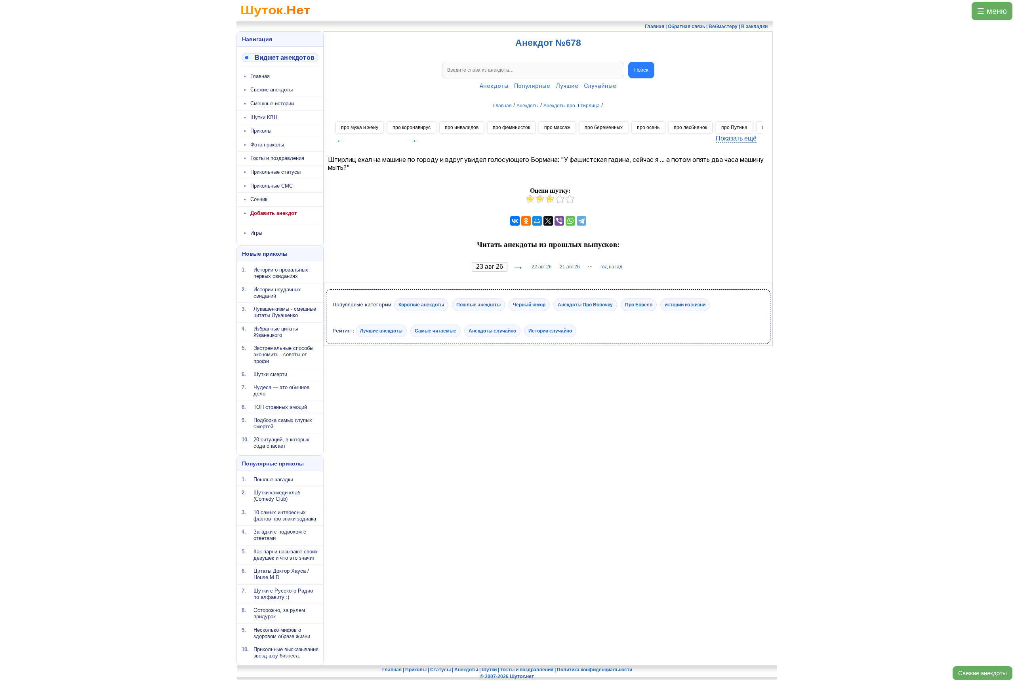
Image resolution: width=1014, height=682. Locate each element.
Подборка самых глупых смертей (283, 423)
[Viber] (559, 221)
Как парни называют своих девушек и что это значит (286, 554)
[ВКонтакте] (515, 221)
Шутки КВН (263, 117)
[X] (548, 221)
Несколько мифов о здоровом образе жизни (282, 633)
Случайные (600, 85)
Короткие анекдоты (421, 305)
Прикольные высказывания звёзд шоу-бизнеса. (286, 652)
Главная (260, 76)
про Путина (734, 127)
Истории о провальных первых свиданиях (281, 273)
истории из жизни (685, 305)
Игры (256, 233)
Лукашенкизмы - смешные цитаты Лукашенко (285, 312)
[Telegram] (581, 221)
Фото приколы (267, 145)
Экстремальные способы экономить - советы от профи (283, 354)
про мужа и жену (359, 127)
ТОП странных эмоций (280, 407)
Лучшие (567, 85)
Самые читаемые (435, 330)
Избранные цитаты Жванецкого (276, 331)
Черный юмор (529, 305)
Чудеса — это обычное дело (281, 390)
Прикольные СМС (271, 186)
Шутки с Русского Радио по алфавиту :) (283, 593)
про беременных (604, 127)
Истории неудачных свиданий (277, 292)
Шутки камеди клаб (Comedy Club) (277, 496)
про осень (648, 127)
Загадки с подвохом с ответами (280, 535)
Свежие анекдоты (982, 673)
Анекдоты (494, 85)
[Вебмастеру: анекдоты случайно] (280, 57)
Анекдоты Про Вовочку (585, 305)
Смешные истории (272, 103)
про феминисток (511, 127)
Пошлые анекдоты (478, 305)
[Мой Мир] (537, 221)
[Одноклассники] (526, 221)
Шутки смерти (270, 374)
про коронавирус (412, 127)
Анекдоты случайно (492, 330)
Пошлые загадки (273, 480)
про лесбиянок (690, 127)
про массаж (557, 127)
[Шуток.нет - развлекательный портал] (275, 18)
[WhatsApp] (570, 221)
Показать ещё (736, 138)
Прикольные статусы (275, 172)
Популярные (532, 85)
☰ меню (992, 11)
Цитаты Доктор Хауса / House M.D (281, 574)
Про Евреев (638, 305)
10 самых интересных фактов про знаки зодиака (285, 515)
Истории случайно (550, 330)
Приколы (260, 131)
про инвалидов (461, 127)
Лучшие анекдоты (381, 330)
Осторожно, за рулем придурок (279, 613)
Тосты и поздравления (277, 158)
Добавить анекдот (273, 213)
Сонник (258, 199)
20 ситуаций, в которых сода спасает (281, 443)
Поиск (641, 70)
